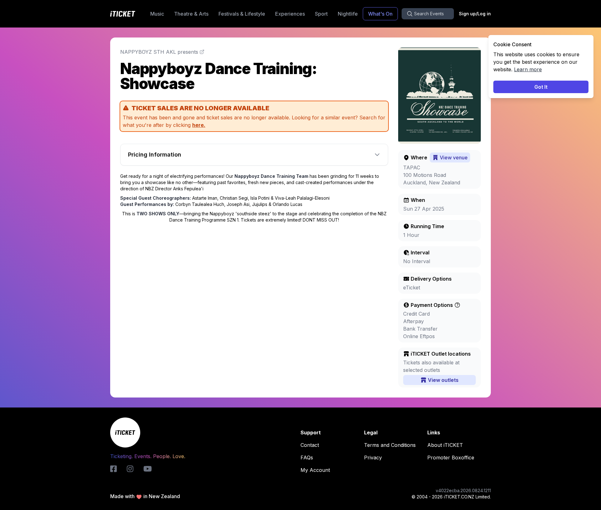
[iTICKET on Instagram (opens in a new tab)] (130, 468)
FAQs (306, 457)
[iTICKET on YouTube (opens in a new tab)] (147, 468)
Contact (309, 445)
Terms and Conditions (390, 445)
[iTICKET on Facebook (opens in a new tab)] (113, 468)
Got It (540, 87)
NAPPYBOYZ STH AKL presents (159, 52)
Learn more (528, 69)
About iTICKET (445, 445)
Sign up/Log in (475, 13)
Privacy (373, 457)
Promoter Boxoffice (450, 457)
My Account (315, 470)
